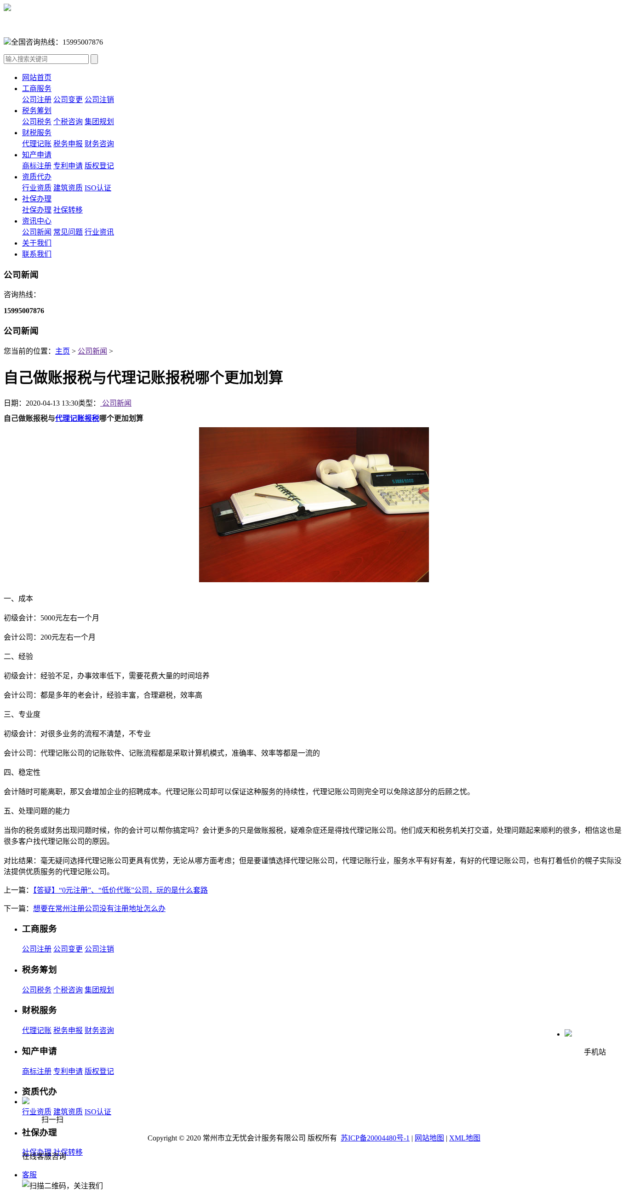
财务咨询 (99, 144)
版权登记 (99, 166)
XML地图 (464, 1138)
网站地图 (429, 1138)
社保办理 (36, 199)
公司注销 (99, 99)
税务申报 (68, 144)
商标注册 (36, 166)
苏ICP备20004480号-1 (375, 1138)
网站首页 (36, 77)
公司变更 (68, 99)
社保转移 (68, 210)
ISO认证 (98, 188)
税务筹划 (36, 111)
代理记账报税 (77, 418)
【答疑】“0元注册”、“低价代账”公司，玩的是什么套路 (120, 890)
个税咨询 (68, 122)
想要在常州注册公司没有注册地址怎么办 (99, 908)
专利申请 (68, 166)
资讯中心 (36, 221)
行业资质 (36, 188)
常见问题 (68, 232)
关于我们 (36, 243)
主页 (62, 351)
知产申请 (36, 155)
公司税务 (36, 122)
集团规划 (99, 122)
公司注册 (36, 99)
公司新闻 (36, 232)
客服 (29, 1175)
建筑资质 (68, 188)
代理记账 (36, 144)
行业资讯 (99, 232)
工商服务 (36, 88)
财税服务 (36, 133)
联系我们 (36, 254)
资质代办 (36, 177)
